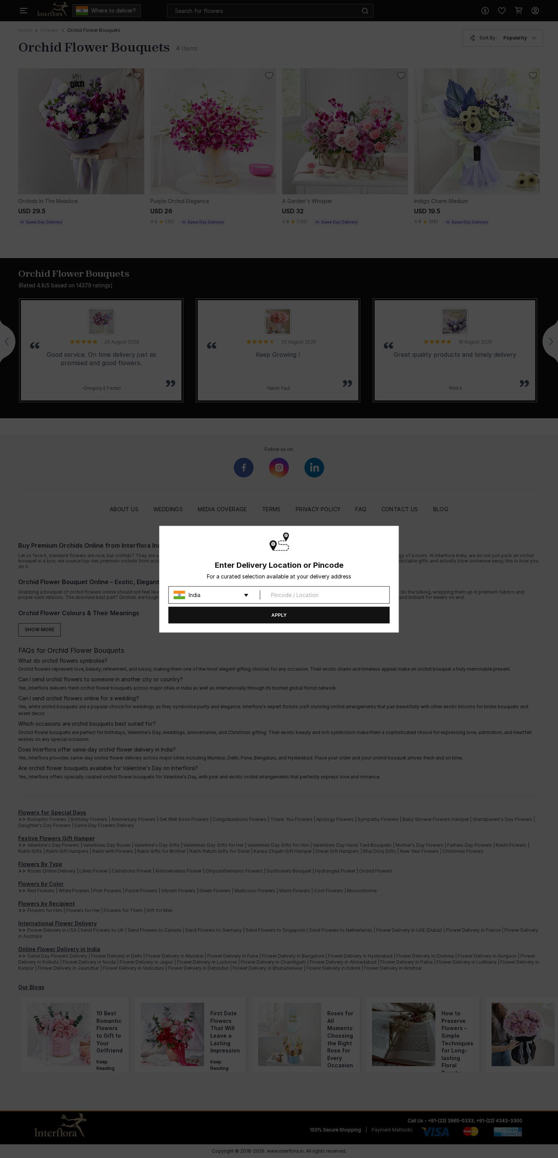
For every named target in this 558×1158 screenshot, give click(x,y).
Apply (279, 615)
